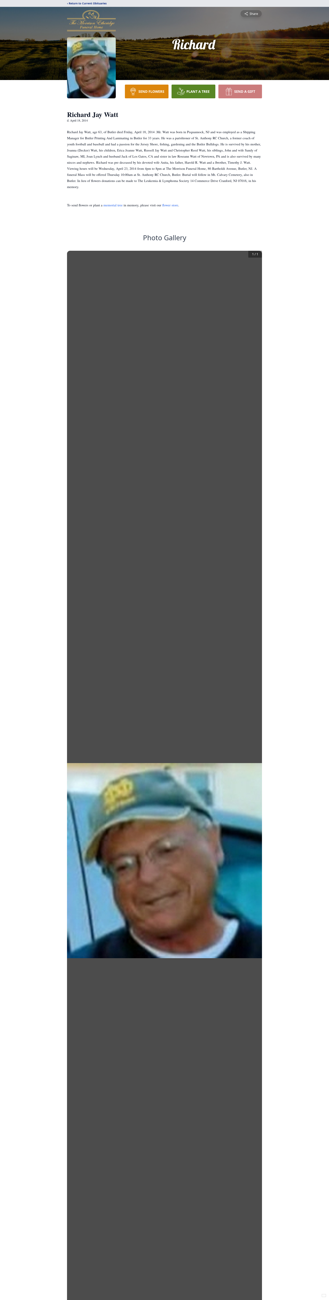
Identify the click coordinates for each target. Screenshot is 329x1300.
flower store (170, 205)
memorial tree (113, 205)
